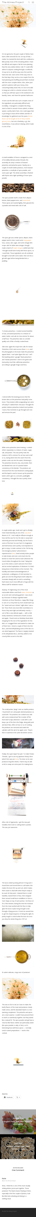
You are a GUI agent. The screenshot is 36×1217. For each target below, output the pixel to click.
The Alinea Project (13, 2)
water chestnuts (27, 592)
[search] (29, 2)
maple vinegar (17, 248)
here (27, 349)
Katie (4, 1178)
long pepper (27, 240)
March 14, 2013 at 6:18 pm (9, 1180)
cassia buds (26, 200)
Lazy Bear (27, 533)
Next (13, 553)
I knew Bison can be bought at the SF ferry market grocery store (17, 118)
